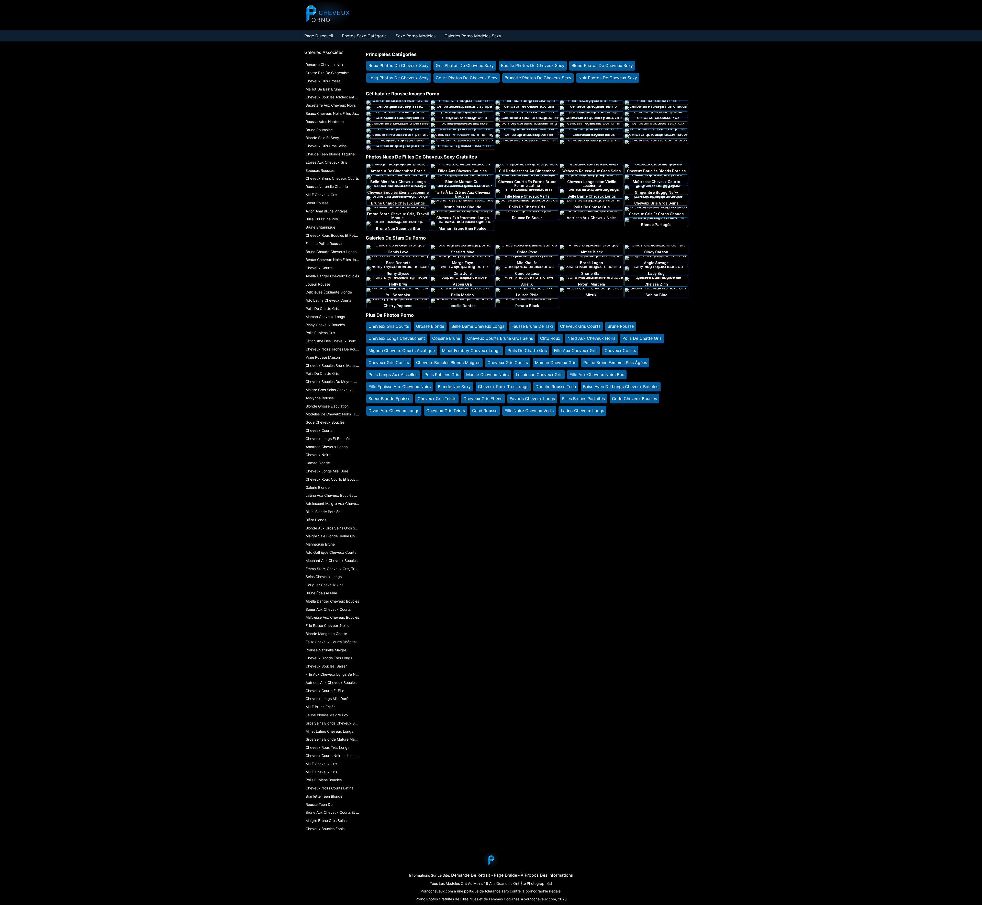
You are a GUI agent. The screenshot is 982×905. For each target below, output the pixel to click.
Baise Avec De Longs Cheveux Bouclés (620, 386)
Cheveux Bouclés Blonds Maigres (448, 362)
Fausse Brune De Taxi (532, 326)
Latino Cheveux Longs (582, 410)
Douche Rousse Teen (555, 386)
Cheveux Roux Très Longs (503, 386)
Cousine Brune (446, 338)
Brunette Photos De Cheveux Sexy (538, 77)
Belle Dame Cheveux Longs (477, 326)
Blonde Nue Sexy (454, 386)
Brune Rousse (621, 326)
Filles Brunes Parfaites (583, 398)
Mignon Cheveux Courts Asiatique (402, 350)
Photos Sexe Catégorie (364, 35)
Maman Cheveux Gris (555, 362)
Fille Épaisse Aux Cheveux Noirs (400, 386)
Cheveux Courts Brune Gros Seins (500, 338)
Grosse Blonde (430, 326)
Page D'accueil (318, 35)
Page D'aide (505, 875)
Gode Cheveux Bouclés (634, 398)
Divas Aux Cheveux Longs (394, 410)
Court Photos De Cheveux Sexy (466, 77)
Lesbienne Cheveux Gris (539, 374)
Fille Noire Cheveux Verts (529, 410)
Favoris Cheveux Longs (532, 398)
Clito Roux (550, 338)
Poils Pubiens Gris (442, 374)
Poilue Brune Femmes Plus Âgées (615, 362)
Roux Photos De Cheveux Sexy (399, 65)
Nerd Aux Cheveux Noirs (591, 338)
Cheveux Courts (620, 350)
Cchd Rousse (484, 410)
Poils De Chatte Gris (642, 338)
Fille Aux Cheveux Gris (575, 350)
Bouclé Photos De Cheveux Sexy (532, 65)
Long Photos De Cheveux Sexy (399, 77)
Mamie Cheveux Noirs (487, 374)
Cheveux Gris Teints (437, 398)
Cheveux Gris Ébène (483, 398)
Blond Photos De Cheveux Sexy (602, 65)
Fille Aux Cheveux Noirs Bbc (597, 374)
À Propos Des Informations (547, 875)
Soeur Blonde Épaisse (389, 398)
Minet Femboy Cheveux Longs (471, 350)
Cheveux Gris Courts (389, 326)
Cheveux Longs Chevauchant (397, 338)
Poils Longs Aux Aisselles (393, 374)
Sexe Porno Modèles (416, 35)
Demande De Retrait (470, 875)
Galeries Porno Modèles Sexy (472, 35)
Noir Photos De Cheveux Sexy (607, 77)
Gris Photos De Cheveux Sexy (465, 65)
